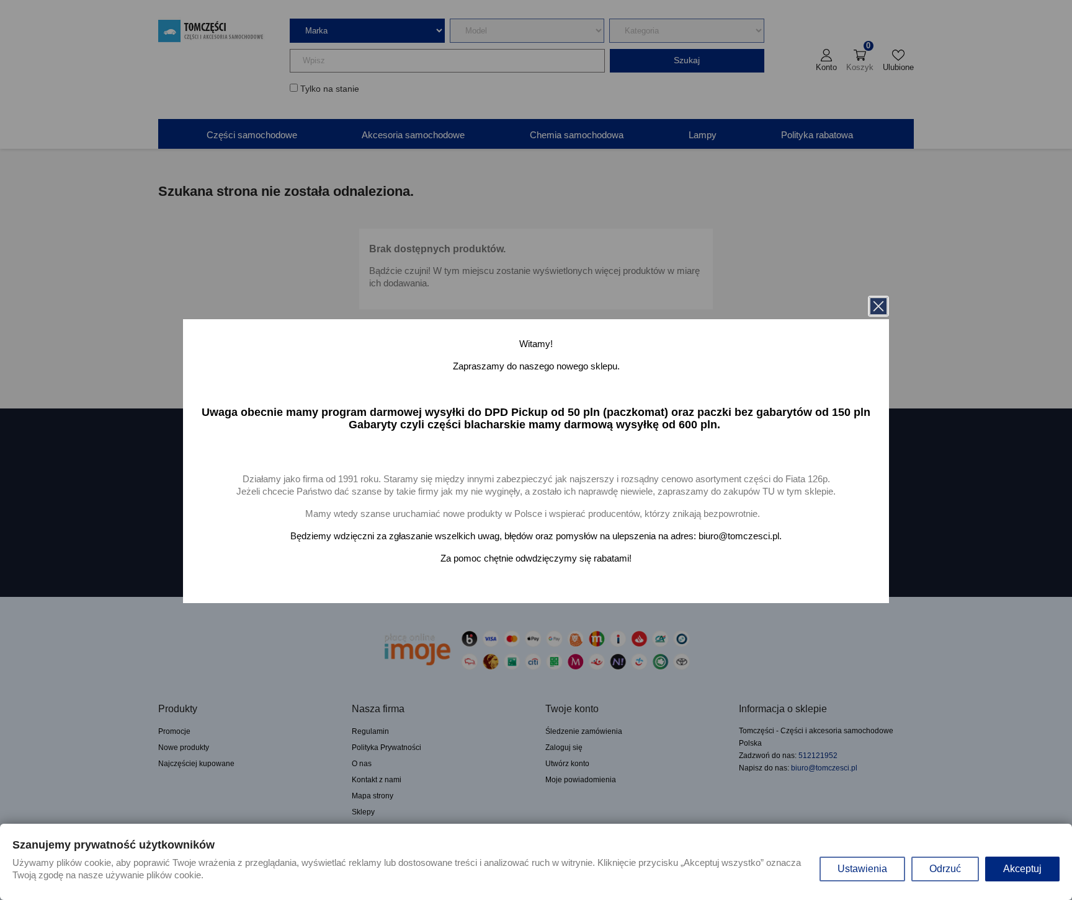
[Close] (878, 306)
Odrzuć (945, 868)
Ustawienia (862, 868)
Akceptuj (1022, 868)
